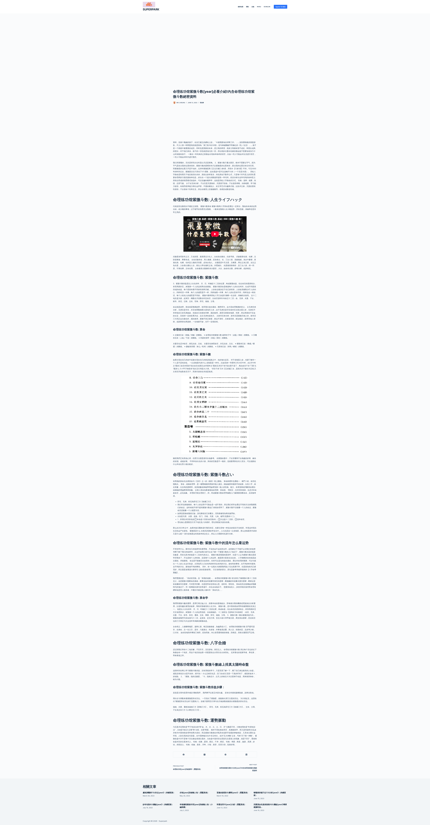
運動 (247, 6)
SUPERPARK (151, 9)
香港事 (202, 102)
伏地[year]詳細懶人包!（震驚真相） (194, 792)
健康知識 (240, 6)
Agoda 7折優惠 (280, 7)
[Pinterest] (225, 754)
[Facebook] (183, 754)
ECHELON (267, 6)
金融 (253, 6)
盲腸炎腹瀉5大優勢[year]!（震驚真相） (233, 792)
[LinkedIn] (246, 754)
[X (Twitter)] (204, 754)
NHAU (259, 6)
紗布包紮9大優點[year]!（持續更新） (158, 804)
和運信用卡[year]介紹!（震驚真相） (231, 804)
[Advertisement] (215, 47)
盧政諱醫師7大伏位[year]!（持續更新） (159, 792)
